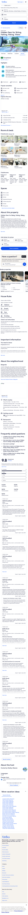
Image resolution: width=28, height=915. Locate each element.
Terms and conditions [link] (6, 877)
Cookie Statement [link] (5, 881)
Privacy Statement (18, 910)
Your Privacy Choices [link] (6, 883)
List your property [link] (5, 845)
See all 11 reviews (4, 59)
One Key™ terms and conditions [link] (8, 875)
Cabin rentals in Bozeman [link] (7, 800)
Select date (6, 240)
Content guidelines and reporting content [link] (10, 886)
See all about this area (5, 125)
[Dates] (14, 14)
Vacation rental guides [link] (6, 854)
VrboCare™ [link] (4, 847)
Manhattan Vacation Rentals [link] (8, 827)
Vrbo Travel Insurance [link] (6, 858)
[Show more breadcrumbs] (2, 5)
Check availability (14, 248)
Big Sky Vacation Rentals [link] (7, 818)
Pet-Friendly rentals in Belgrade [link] (9, 810)
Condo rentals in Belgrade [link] (7, 801)
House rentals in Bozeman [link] (7, 808)
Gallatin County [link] (7, 5)
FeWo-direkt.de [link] (5, 896)
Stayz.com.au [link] (4, 900)
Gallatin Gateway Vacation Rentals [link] (9, 823)
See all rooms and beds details (8, 208)
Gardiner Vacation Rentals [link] (7, 824)
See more (3, 231)
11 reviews (10, 460)
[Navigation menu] (25, 2)
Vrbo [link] (3, 891)
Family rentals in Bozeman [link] (7, 803)
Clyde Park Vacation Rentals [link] (8, 821)
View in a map (4, 112)
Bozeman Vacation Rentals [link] (7, 819)
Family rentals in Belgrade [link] (7, 802)
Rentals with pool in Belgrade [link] (8, 813)
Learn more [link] (4, 467)
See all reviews (6, 759)
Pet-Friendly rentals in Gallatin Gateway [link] (10, 812)
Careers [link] (3, 868)
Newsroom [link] (4, 872)
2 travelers (6, 245)
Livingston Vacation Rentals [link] (8, 826)
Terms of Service (5, 912)
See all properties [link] (6, 27)
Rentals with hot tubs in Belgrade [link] (9, 806)
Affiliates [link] (3, 870)
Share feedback (14, 785)
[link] (25, 28)
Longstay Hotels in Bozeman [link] (8, 798)
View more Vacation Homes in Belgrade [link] (9, 379)
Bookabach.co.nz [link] (5, 898)
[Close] (26, 904)
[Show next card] (26, 44)
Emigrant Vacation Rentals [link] (7, 822)
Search (14, 22)
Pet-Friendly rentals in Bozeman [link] (9, 811)
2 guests (6, 19)
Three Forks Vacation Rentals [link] (8, 828)
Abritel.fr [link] (3, 893)
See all (2, 95)
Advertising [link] (4, 860)
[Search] (24, 264)
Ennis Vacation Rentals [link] (7, 817)
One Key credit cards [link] (6, 856)
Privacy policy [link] (4, 879)
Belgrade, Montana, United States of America (15, 11)
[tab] (7, 795)
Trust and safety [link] (5, 849)
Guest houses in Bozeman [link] (7, 805)
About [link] (3, 866)
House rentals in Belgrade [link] (7, 807)
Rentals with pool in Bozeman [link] (8, 814)
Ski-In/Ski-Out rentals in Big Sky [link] (9, 816)
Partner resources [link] (5, 851)
